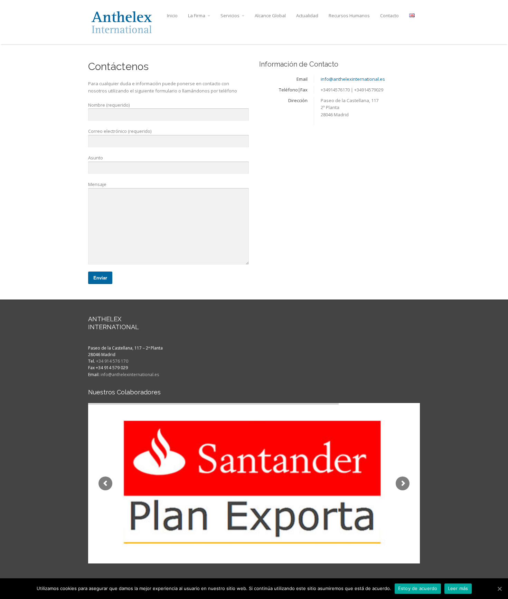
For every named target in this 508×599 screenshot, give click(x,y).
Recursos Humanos (349, 15)
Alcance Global (270, 15)
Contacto (389, 15)
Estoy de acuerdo (418, 588)
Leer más (458, 588)
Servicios (229, 15)
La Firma (196, 15)
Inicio (172, 15)
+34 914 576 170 (112, 361)
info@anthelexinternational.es (353, 79)
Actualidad (307, 15)
